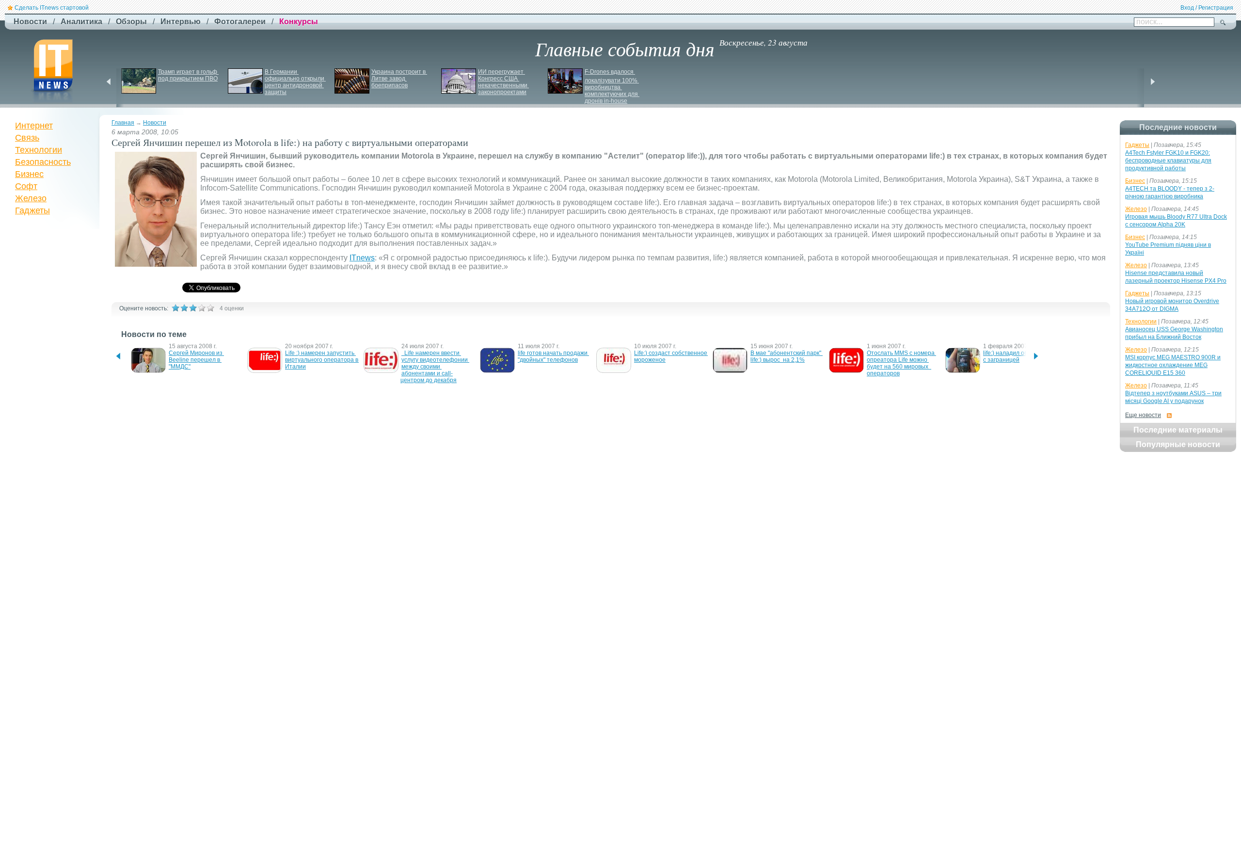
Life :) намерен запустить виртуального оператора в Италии (322, 360)
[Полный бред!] (175, 308)
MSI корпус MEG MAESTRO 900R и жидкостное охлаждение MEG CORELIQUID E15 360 (1173, 365)
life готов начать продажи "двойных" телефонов (553, 356)
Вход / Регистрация (1206, 7)
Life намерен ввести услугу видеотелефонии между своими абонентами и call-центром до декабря (434, 367)
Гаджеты (32, 210)
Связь (27, 138)
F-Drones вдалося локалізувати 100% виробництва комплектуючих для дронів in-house (612, 86)
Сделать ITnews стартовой (52, 7)
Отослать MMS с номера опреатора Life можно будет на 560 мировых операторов (901, 363)
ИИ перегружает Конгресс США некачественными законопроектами (503, 82)
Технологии (38, 150)
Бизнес (29, 174)
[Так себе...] (193, 308)
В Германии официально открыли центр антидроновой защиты (295, 82)
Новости (154, 122)
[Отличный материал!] (210, 308)
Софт (26, 186)
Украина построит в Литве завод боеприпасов (399, 78)
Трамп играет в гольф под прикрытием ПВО (188, 75)
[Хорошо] (201, 308)
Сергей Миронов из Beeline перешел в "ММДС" (196, 360)
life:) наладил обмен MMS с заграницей (1019, 356)
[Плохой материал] (184, 308)
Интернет (34, 125)
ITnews (362, 258)
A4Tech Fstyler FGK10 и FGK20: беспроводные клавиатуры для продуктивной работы (1168, 160)
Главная (122, 122)
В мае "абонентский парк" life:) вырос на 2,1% (786, 356)
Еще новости (1143, 415)
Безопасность (43, 162)
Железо (31, 198)
